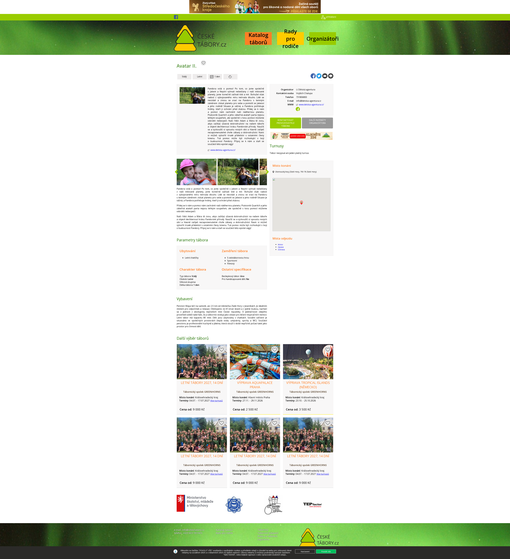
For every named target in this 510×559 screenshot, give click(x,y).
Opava (281, 247)
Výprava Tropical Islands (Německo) (308, 384)
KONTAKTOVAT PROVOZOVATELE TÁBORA (285, 123)
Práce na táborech (267, 536)
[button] (301, 203)
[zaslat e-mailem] (325, 76)
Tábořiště (263, 529)
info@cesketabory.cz (193, 529)
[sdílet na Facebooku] (313, 76)
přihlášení (331, 16)
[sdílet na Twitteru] (319, 76)
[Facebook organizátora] (298, 110)
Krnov (280, 244)
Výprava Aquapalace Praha (255, 384)
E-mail (291, 100)
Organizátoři (323, 38)
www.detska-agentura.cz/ (222, 150)
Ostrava (281, 249)
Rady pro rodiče (290, 39)
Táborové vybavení (268, 533)
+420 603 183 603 (192, 533)
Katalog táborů (258, 38)
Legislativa (263, 539)
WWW (291, 104)
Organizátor (287, 89)
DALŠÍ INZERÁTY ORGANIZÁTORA (317, 121)
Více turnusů (216, 400)
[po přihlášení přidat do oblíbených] (203, 62)
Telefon (289, 97)
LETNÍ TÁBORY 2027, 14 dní (202, 382)
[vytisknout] (330, 76)
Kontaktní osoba (285, 93)
